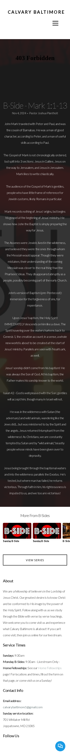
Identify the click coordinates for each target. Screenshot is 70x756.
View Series (35, 560)
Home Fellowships (50, 668)
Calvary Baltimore (36, 12)
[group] (17, 534)
